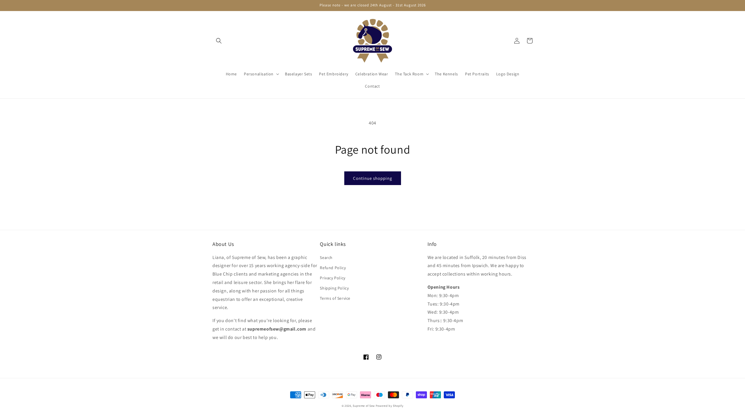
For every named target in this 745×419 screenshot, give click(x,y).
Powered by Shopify (390, 406)
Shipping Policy (334, 288)
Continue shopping (372, 178)
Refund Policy (333, 267)
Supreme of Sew (364, 406)
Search (326, 257)
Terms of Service (335, 298)
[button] (218, 40)
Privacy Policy (332, 277)
